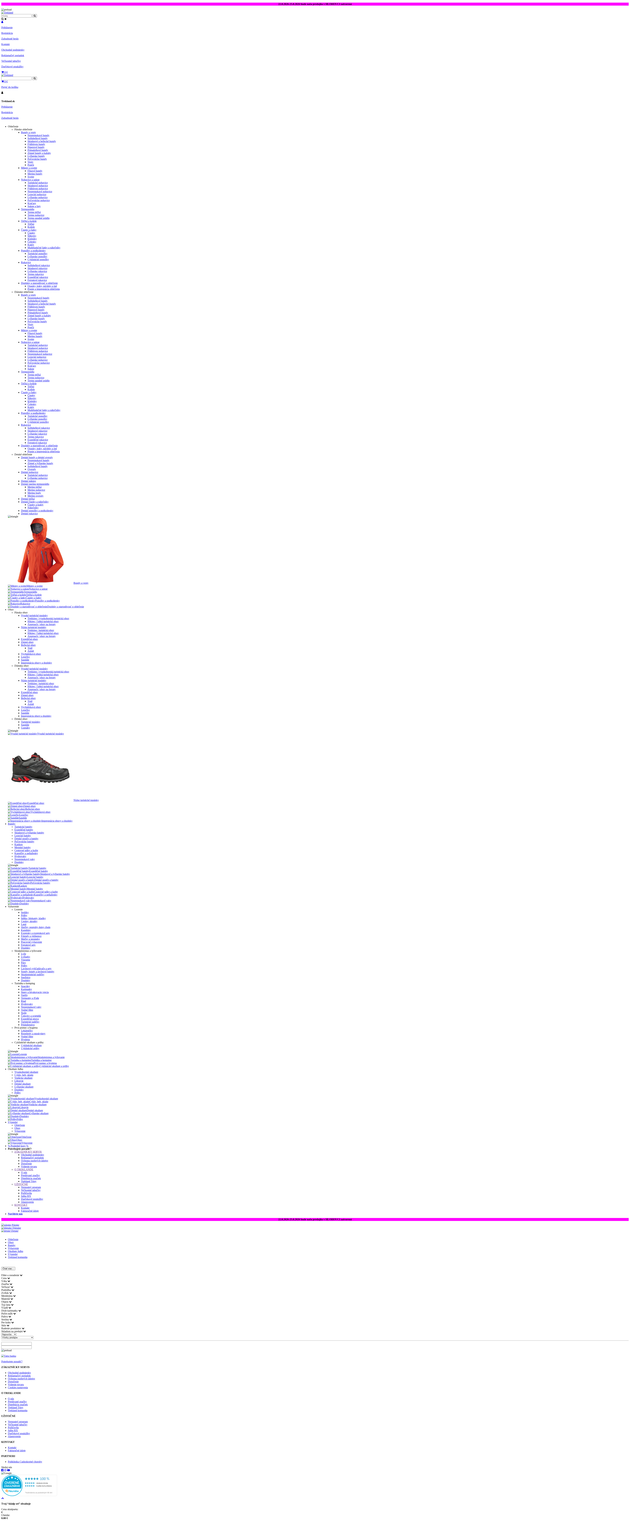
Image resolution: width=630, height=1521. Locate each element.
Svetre (31, 176)
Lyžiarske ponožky (37, 256)
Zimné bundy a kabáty (39, 153)
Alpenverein (27, 1202)
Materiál (5, 1298)
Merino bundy (35, 173)
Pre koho (6, 1322)
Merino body (34, 492)
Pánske (15, 1225)
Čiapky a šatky (28, 229)
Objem (5, 1301)
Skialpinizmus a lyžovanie (51, 1057)
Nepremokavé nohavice (40, 191)
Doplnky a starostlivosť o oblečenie (39, 283)
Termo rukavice (36, 274)
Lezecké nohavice (37, 194)
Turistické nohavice (38, 182)
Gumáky (25, 727)
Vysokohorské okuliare (26, 1072)
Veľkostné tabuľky (11, 61)
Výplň (5, 1307)
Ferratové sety (28, 945)
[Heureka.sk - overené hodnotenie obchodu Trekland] (29, 1495)
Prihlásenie (7, 27)
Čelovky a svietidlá (31, 1015)
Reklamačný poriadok (12, 55)
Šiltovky (32, 235)
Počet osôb (7, 1313)
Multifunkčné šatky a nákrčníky (44, 247)
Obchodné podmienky (12, 49)
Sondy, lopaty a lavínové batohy (37, 971)
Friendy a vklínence (31, 936)
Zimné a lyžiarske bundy (40, 463)
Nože (24, 1012)
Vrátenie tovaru (29, 1166)
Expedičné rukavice (38, 277)
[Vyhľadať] (34, 78)
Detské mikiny (28, 481)
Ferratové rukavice (37, 280)
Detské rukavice (29, 513)
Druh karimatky (9, 1310)
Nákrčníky (33, 507)
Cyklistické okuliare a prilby (54, 1066)
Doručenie (26, 1163)
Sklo (4, 1325)
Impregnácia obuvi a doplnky (36, 716)
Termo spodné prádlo (39, 218)
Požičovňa (26, 1193)
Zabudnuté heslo (10, 38)
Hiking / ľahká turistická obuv (43, 621)
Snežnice (25, 977)
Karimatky (26, 989)
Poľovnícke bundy (37, 159)
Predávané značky (30, 1175)
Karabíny (26, 930)
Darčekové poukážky (12, 66)
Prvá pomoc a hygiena (45, 1063)
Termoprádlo (27, 209)
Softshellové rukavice (39, 265)
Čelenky (32, 241)
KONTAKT (20, 1205)
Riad (23, 1001)
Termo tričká (34, 212)
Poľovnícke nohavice (39, 200)
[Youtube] (8, 1470)
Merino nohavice (36, 490)
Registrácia (7, 33)
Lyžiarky (25, 956)
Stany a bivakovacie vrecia (35, 992)
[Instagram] (5, 1470)
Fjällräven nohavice (38, 188)
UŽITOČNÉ (21, 1184)
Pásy (23, 962)
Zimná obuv (27, 642)
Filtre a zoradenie (10, 1275)
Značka (5, 1284)
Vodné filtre (27, 1010)
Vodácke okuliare (23, 1077)
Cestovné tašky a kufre (26, 850)
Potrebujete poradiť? (11, 1361)
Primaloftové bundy (38, 150)
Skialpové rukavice (37, 268)
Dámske (16, 1228)
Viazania (25, 959)
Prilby (24, 915)
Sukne (31, 368)
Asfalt (31, 651)
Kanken (18, 844)
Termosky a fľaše (30, 998)
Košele (31, 227)
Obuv (17, 1128)
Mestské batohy (22, 847)
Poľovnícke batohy (24, 841)
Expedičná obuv (29, 639)
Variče (24, 995)
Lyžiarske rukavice (37, 271)
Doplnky (19, 862)
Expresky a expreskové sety (35, 933)
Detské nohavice (29, 472)
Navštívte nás (15, 1213)
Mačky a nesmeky (30, 939)
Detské (14, 1230)
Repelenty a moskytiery (33, 1033)
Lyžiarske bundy (36, 156)
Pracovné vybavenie (31, 942)
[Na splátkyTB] (8, 1356)
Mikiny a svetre (29, 167)
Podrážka (6, 1290)
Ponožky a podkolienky (33, 250)
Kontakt (5, 44)
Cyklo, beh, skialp (23, 1075)
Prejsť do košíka (9, 87)
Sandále (25, 659)
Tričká (31, 224)
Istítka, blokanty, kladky (33, 918)
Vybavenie (19, 1131)
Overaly (32, 469)
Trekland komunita (17, 1257)
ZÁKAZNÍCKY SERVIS (28, 1151)
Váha (4, 1281)
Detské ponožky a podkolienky (37, 510)
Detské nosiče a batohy (26, 838)
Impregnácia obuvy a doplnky (36, 662)
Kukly (31, 244)
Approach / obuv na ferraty (42, 624)
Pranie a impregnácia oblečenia (44, 289)
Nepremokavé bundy (38, 135)
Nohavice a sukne (30, 179)
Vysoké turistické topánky (34, 615)
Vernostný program (31, 1187)
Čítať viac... (8, 1268)
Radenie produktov (11, 1328)
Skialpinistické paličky (32, 974)
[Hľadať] (34, 16)
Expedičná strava (30, 1018)
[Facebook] (2, 1470)
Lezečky (25, 656)
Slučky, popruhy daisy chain (35, 927)
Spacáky (25, 986)
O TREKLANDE (23, 1169)
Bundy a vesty (28, 132)
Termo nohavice (36, 215)
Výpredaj (13, 1122)
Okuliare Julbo (15, 1251)
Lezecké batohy (22, 835)
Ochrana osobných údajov (34, 1160)
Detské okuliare (22, 1083)
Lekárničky (27, 1030)
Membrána (7, 1295)
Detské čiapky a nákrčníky (35, 501)
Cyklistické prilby (30, 1048)
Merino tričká (35, 487)
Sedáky (25, 912)
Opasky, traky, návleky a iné (42, 286)
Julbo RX (26, 1196)
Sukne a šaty (34, 206)
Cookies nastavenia (18, 1387)
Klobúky (32, 238)
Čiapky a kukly (35, 504)
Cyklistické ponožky (38, 259)
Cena (4, 1278)
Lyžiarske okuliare (23, 1086)
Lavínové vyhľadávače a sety (36, 968)
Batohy (11, 823)
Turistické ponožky (37, 253)
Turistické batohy (23, 826)
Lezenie (23, 1054)
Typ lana (6, 1304)
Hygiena (25, 1039)
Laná (23, 924)
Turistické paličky (30, 1021)
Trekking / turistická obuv (41, 630)
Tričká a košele (29, 221)
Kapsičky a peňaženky (26, 853)
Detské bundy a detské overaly (37, 457)
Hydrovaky (20, 856)
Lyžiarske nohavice (38, 197)
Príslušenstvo (28, 1024)
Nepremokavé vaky (24, 859)
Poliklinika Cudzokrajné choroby (25, 1461)
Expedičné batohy (23, 829)
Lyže (23, 953)
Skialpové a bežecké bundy (42, 141)
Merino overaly (35, 495)
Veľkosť (6, 1287)
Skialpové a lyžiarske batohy (29, 832)
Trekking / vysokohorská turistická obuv (48, 618)
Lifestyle (18, 1080)
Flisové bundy (35, 170)
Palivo (5, 1316)
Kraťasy (32, 203)
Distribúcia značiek (31, 1178)
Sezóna (5, 1319)
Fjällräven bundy (36, 144)
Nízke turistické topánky (33, 627)
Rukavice (26, 262)
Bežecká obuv (28, 645)
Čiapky (31, 232)
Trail (30, 648)
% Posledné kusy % (18, 1145)
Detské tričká (28, 498)
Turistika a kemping (41, 1060)
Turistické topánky (30, 721)
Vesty (30, 162)
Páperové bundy (36, 147)
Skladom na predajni (12, 1331)
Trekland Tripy (28, 1181)
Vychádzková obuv (31, 653)
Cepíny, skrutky (29, 921)
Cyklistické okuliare (31, 1045)
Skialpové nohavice (38, 185)
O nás (24, 1172)
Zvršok (5, 1293)
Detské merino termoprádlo (35, 484)
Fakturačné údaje (30, 1210)
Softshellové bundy (38, 138)
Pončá (31, 164)
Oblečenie (19, 1125)
